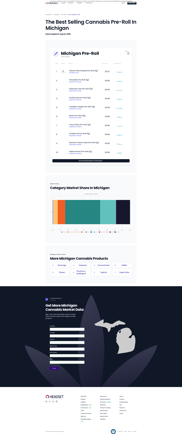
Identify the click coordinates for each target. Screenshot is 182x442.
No (131, 1)
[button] (71, 3)
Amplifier (103, 419)
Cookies (134, 431)
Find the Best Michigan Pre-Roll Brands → (91, 161)
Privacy (129, 431)
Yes (129, 1)
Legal (125, 431)
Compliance (120, 431)
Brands (63, 3)
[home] (52, 3)
